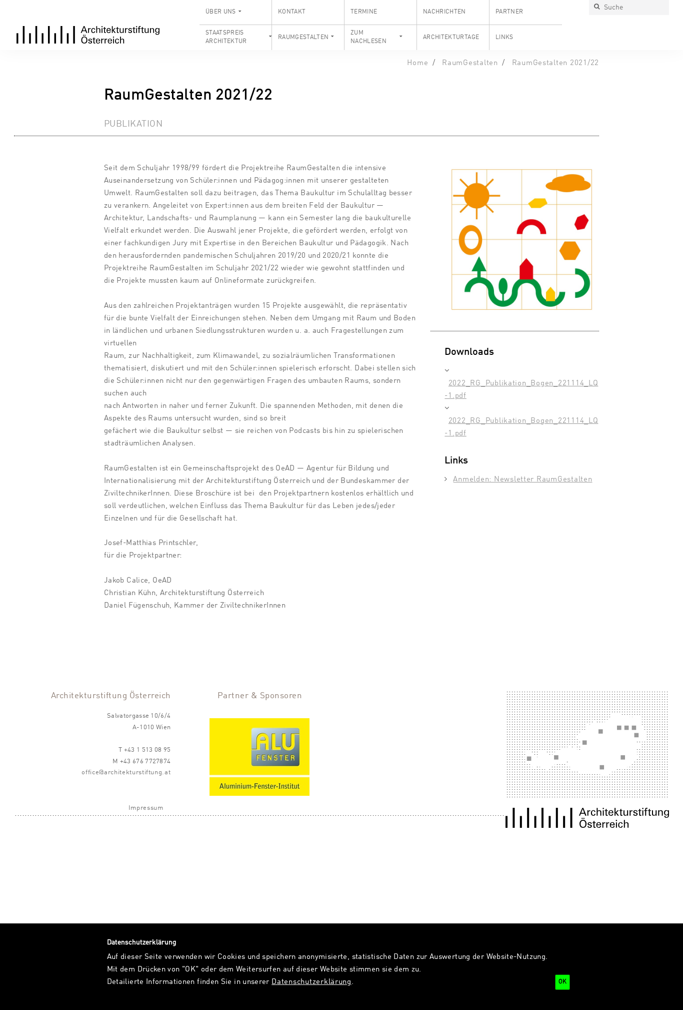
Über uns (221, 12)
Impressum (146, 808)
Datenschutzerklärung (312, 981)
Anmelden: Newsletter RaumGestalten (522, 479)
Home (417, 63)
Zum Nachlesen (368, 37)
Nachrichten (444, 12)
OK (562, 982)
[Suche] (596, 7)
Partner (510, 12)
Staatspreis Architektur (226, 37)
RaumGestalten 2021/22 (555, 63)
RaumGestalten (303, 38)
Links (505, 38)
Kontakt (292, 12)
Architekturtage (451, 38)
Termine (364, 12)
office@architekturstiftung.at (126, 772)
